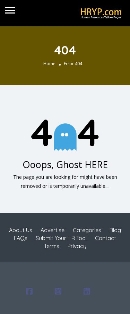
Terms (51, 246)
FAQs (20, 238)
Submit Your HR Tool (61, 238)
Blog (115, 230)
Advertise (52, 230)
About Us (20, 230)
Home (49, 64)
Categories (87, 230)
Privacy (77, 246)
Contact (105, 238)
